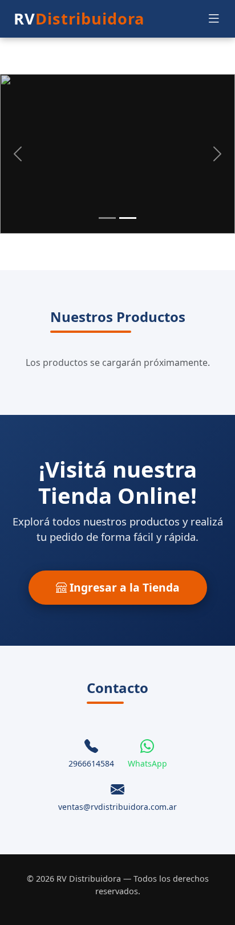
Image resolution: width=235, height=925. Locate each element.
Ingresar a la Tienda (123, 587)
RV (79, 18)
